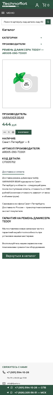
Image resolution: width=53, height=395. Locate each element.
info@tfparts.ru (13, 383)
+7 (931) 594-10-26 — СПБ (30, 387)
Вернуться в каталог (21, 256)
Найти (48, 21)
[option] (26, 84)
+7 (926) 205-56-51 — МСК (30, 392)
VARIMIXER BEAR (13, 117)
